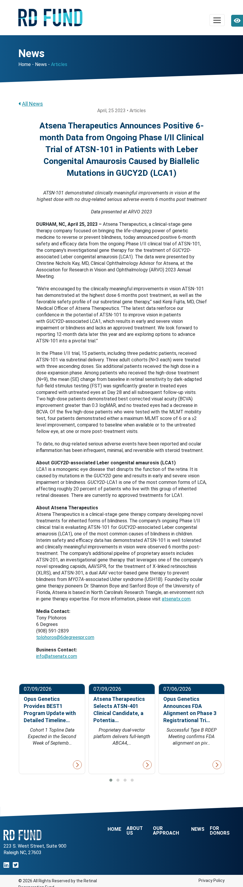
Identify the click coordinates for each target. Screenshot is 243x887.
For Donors (220, 831)
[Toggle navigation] (217, 20)
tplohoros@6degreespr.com (65, 637)
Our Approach (166, 831)
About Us (135, 831)
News (41, 64)
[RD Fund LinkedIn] (6, 865)
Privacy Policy (212, 880)
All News (32, 104)
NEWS (197, 829)
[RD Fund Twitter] (15, 865)
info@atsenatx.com (56, 656)
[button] (110, 780)
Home (24, 64)
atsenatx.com (176, 599)
